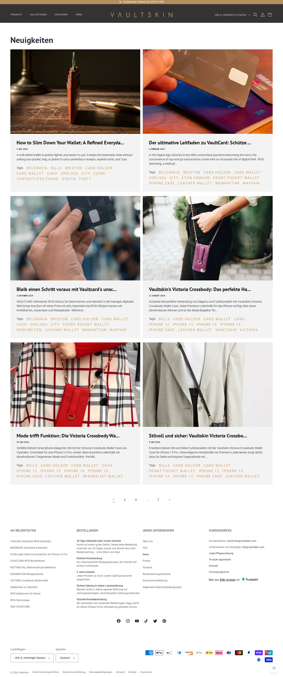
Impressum (146, 672)
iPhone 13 (183, 324)
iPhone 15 (230, 324)
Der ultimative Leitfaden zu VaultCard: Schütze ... (200, 142)
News (146, 554)
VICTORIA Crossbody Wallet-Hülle (29, 580)
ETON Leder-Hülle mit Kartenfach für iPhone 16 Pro (39, 554)
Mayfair (251, 183)
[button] (18, 15)
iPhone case (162, 183)
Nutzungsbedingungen (100, 672)
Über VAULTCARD (20, 606)
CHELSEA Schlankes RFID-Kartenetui (30, 541)
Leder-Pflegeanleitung (221, 553)
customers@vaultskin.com (241, 540)
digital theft (76, 179)
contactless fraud (38, 179)
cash (52, 174)
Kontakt (213, 565)
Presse (146, 560)
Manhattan (227, 183)
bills (56, 168)
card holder (99, 168)
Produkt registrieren (220, 559)
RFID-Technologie (20, 600)
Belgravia (37, 168)
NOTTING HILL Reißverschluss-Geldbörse (33, 567)
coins (99, 174)
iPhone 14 (206, 324)
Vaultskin (226, 330)
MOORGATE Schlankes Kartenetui (28, 547)
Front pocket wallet (236, 178)
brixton (73, 168)
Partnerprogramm (219, 572)
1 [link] (113, 499)
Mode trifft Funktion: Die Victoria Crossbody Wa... (68, 435)
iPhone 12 (159, 324)
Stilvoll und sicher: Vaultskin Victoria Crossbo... (198, 435)
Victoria (249, 330)
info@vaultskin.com (253, 547)
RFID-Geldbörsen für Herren (25, 593)
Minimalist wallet (103, 476)
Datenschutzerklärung (155, 580)
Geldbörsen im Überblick (23, 587)
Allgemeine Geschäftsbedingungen (162, 587)
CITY (86, 174)
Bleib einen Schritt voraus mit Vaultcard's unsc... (67, 289)
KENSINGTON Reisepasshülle (26, 574)
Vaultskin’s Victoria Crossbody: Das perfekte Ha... (200, 289)
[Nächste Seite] (169, 499)
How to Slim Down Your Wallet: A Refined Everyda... (70, 142)
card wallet (30, 174)
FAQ (145, 547)
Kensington (29, 330)
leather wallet (195, 183)
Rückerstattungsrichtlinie (157, 574)
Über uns (148, 541)
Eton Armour (196, 178)
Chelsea (69, 174)
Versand (147, 567)
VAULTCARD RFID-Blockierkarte (27, 560)
